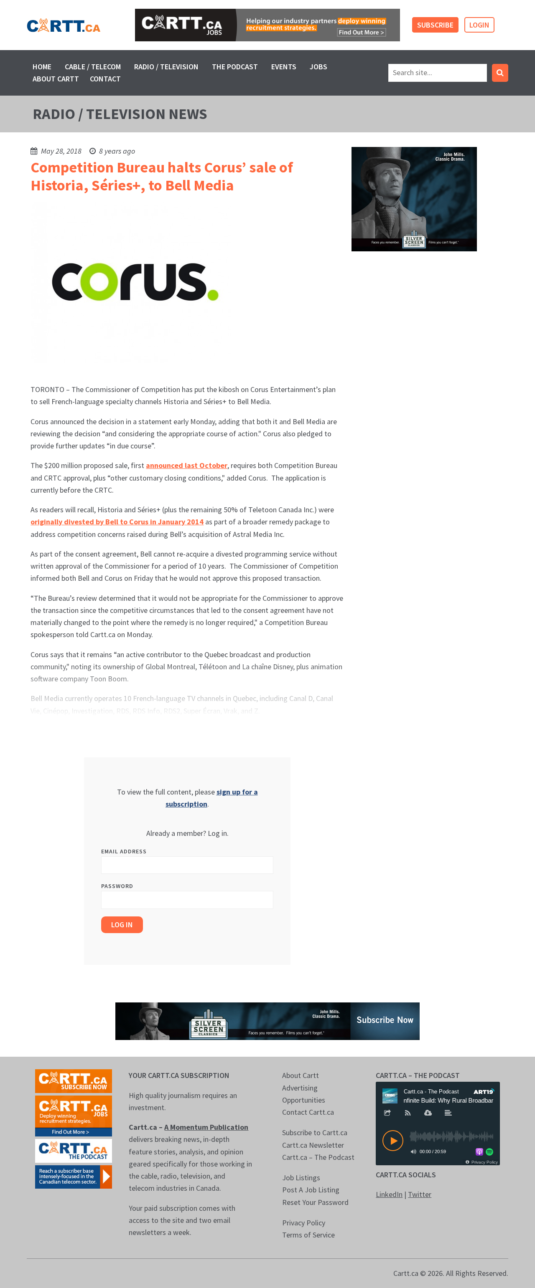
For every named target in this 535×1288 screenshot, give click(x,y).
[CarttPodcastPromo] (73, 1150)
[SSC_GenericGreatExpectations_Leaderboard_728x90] (267, 1020)
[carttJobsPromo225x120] (73, 1115)
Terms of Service (308, 1235)
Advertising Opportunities (303, 1094)
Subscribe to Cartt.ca (314, 1132)
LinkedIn (389, 1194)
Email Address (124, 851)
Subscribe (435, 25)
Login (479, 25)
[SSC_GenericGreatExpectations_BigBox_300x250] (414, 198)
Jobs (318, 66)
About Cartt (56, 79)
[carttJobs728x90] (267, 25)
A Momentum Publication (206, 1127)
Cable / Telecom (93, 66)
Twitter (419, 1194)
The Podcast (235, 66)
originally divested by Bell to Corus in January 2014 (117, 521)
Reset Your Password (315, 1202)
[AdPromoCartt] (73, 1176)
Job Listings (301, 1177)
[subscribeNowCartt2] (73, 1080)
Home (42, 66)
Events (283, 66)
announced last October (186, 465)
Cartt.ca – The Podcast (318, 1157)
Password (117, 886)
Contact (105, 79)
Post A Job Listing (310, 1189)
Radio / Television (166, 66)
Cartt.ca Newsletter (313, 1145)
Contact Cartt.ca (308, 1112)
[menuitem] (42, 67)
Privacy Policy (303, 1222)
